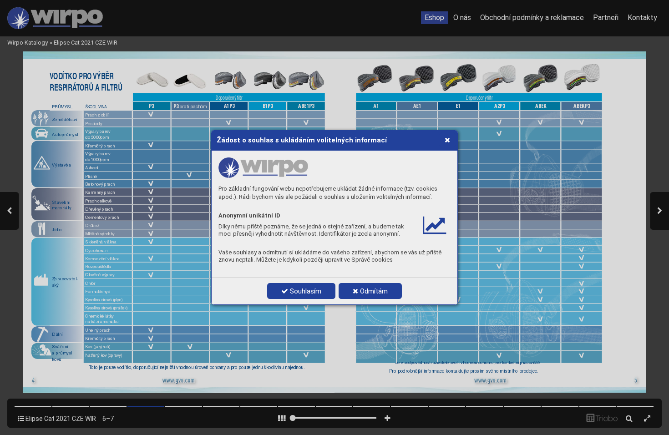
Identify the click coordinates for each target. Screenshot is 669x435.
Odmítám (373, 291)
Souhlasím (304, 291)
